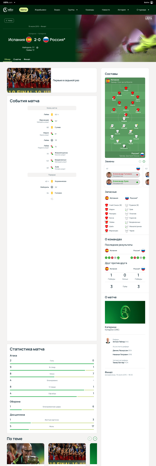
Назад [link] (10, 20)
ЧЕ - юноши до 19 (8, 9)
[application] (114, 38)
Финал (27, 59)
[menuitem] (24, 9)
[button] (72, 9)
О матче (17, 59)
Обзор (7, 59)
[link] (23, 9)
